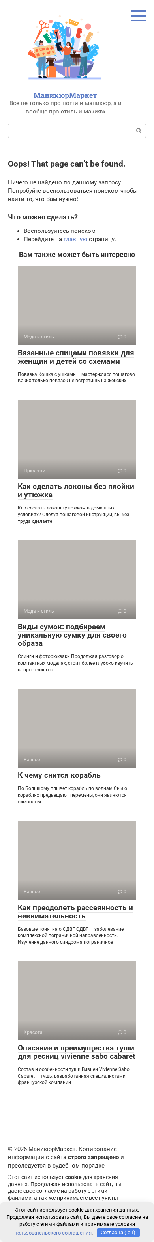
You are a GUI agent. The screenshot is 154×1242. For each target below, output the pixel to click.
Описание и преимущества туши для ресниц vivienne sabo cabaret (76, 1052)
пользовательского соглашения (53, 1232)
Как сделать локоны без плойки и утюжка (76, 490)
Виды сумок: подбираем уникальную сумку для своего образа (72, 635)
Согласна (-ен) (118, 1232)
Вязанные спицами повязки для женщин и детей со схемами (76, 357)
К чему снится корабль (59, 775)
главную (75, 239)
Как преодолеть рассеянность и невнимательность (75, 911)
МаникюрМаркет (65, 95)
